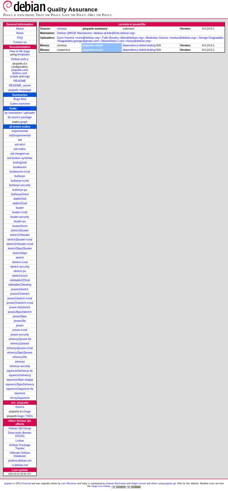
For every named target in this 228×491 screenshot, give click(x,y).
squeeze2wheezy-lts (20, 370)
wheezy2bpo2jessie (19, 352)
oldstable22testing (19, 284)
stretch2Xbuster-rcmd (19, 244)
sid (20, 139)
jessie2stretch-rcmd (19, 298)
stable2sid (19, 198)
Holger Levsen (138, 483)
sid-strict (20, 144)
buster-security (20, 216)
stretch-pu (20, 271)
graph (24, 121)
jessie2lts (24, 108)
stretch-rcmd (20, 262)
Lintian (19, 440)
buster (20, 207)
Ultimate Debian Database (20, 454)
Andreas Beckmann (116, 483)
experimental (20, 130)
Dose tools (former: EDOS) (20, 434)
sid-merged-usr (19, 153)
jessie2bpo (20, 316)
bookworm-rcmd (20, 171)
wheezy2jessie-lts (20, 339)
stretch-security (19, 266)
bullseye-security (19, 185)
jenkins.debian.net (19, 460)
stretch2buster (20, 230)
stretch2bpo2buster (20, 248)
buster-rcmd (19, 212)
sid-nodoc (20, 148)
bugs (27, 411)
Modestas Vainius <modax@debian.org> (171, 37)
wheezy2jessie (19, 343)
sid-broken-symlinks (19, 158)
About (20, 28)
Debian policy (19, 59)
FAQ (20, 37)
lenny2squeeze (20, 397)
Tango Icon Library (100, 486)
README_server (20, 85)
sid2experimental (20, 135)
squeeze (19, 393)
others (154, 483)
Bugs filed (20, 99)
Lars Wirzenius (69, 483)
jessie (20, 325)
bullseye (19, 176)
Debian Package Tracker (19, 447)
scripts (14, 76)
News (20, 33)
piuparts (8, 483)
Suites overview (20, 103)
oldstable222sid (20, 280)
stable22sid (19, 203)
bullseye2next (20, 194)
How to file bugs (20, 51)
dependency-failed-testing (139, 45)
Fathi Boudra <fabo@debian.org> (123, 37)
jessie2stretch (19, 289)
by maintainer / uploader (20, 112)
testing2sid (20, 162)
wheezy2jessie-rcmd (20, 348)
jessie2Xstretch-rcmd (20, 302)
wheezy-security (20, 366)
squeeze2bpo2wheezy (20, 384)
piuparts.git (170, 483)
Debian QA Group (20, 428)
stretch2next (19, 275)
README (20, 80)
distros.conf (19, 73)
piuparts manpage (19, 89)
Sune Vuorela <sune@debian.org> (79, 37)
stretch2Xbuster (20, 234)
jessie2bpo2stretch (20, 311)
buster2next (19, 225)
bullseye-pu (19, 189)
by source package (20, 117)
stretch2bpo (19, 253)
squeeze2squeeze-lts (19, 388)
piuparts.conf (19, 69)
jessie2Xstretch (20, 293)
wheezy (20, 361)
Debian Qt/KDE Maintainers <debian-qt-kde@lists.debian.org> (96, 33)
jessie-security (20, 334)
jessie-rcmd (19, 329)
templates (23, 54)
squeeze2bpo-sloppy (20, 379)
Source (19, 406)
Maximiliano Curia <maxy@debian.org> (126, 40)
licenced (26, 483)
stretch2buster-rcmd (19, 239)
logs (27, 76)
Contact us (20, 42)
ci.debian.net (20, 465)
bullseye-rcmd (20, 180)
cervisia (62, 28)
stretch (20, 257)
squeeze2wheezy (20, 375)
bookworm (19, 167)
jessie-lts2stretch (19, 307)
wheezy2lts (20, 357)
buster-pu (20, 221)
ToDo (29, 416)
